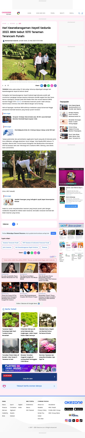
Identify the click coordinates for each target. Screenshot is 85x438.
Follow (53, 233)
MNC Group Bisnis (54, 413)
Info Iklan (40, 418)
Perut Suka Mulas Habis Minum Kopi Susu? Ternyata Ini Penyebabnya (74, 136)
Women (4, 410)
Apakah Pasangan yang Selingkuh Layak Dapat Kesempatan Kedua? (34, 200)
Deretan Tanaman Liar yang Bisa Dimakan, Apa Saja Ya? (47, 357)
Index (20, 407)
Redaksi (40, 407)
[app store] (78, 409)
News (4, 404)
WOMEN (12, 23)
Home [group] (29, 13)
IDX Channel (30, 410)
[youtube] (77, 420)
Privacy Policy (42, 410)
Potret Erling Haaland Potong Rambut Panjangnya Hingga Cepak (75, 129)
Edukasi (12, 416)
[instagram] (66, 420)
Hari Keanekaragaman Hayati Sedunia (26, 247)
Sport (12, 404)
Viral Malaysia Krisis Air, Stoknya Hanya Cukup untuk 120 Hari (35, 130)
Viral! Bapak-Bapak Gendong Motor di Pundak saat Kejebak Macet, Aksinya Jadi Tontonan (75, 107)
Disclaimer (51, 404)
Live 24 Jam (28, 378)
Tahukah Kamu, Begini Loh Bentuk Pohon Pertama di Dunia (46, 331)
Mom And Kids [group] (40, 13)
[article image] (64, 107)
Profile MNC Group (54, 410)
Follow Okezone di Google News (26, 303)
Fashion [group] (72, 13)
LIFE (20, 23)
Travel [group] (53, 13)
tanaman (19, 101)
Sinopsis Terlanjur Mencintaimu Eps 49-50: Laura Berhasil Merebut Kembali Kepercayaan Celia (32, 118)
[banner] (29, 371)
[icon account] (3, 40)
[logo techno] (6, 13)
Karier (39, 416)
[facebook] (70, 420)
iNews (28, 407)
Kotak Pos (41, 413)
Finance (4, 407)
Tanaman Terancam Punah (11, 242)
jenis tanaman (7, 247)
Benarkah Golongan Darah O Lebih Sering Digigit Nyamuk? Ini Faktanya (75, 122)
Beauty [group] (62, 13)
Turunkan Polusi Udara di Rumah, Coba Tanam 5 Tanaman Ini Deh (10, 357)
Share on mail (52, 85)
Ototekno (13, 407)
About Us (41, 404)
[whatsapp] (48, 85)
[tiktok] (81, 420)
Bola (3, 416)
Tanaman (44, 247)
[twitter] (73, 420)
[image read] (6, 119)
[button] (73, 13)
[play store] (68, 409)
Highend (12, 410)
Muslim (12, 413)
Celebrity (5, 413)
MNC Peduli (52, 407)
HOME (4, 23)
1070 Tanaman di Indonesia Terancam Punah (36, 242)
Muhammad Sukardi (11, 40)
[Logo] (18, 13)
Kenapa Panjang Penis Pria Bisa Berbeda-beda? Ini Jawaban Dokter (74, 114)
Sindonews (29, 404)
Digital (20, 404)
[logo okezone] (74, 403)
